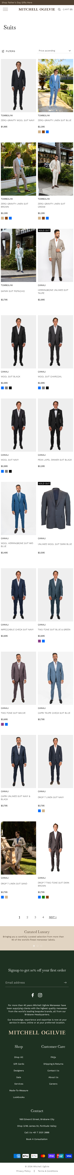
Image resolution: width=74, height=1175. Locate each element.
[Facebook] (34, 995)
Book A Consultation (36, 1139)
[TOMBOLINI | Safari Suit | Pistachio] (18, 255)
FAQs (53, 1057)
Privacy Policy (23, 1171)
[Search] (59, 9)
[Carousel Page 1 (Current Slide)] (34, 946)
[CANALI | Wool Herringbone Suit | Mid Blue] (18, 508)
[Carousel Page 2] (37, 946)
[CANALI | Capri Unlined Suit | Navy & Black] (18, 761)
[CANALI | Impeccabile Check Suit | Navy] (18, 594)
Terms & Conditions (48, 1171)
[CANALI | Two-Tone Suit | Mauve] (18, 678)
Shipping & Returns (53, 1064)
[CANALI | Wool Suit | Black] (18, 341)
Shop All (18, 1057)
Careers (53, 1084)
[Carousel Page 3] (41, 946)
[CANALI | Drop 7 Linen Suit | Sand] (18, 848)
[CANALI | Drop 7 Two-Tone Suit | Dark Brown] (55, 848)
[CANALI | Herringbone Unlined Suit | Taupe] (55, 255)
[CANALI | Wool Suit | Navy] (18, 425)
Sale (18, 1077)
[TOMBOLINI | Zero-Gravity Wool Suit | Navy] (18, 85)
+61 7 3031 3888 (41, 1132)
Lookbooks (18, 1097)
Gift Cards (18, 1064)
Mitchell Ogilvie (41, 1166)
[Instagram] (40, 995)
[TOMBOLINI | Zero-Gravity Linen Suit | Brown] (18, 169)
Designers (19, 1070)
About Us (53, 1077)
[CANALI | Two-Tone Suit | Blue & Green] (55, 594)
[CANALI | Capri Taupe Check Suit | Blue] (55, 678)
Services (18, 1084)
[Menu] (5, 9)
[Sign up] (65, 982)
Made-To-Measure (18, 1090)
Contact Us (53, 1070)
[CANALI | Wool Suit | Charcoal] (55, 341)
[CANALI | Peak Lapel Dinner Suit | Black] (55, 425)
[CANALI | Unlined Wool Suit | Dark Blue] (55, 508)
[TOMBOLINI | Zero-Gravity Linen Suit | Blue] (55, 85)
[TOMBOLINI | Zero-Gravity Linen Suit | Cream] (55, 169)
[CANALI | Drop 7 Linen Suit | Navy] (55, 761)
